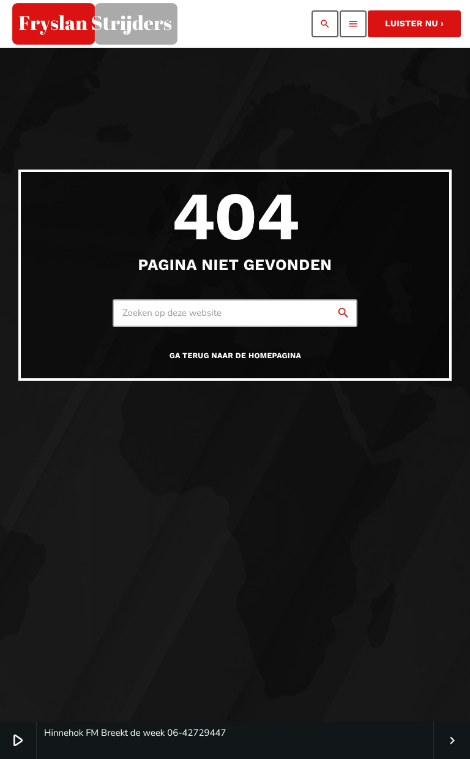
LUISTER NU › (414, 24)
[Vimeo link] (95, 23)
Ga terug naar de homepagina (235, 356)
